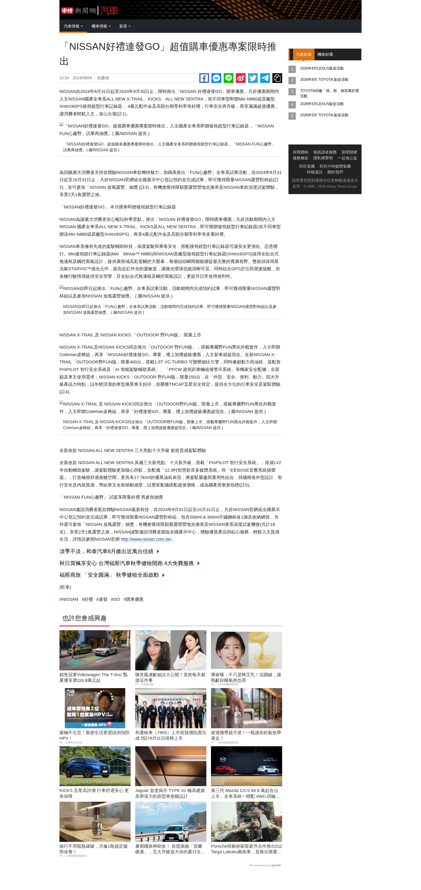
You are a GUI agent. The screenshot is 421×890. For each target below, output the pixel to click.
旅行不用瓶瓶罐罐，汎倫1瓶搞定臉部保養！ (93, 849)
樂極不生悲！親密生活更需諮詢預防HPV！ (94, 735)
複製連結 (277, 78)
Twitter (253, 78)
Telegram (265, 78)
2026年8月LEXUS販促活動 (322, 68)
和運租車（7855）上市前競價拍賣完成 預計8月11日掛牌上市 (170, 735)
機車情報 (99, 26)
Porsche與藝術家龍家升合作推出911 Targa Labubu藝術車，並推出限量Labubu (246, 849)
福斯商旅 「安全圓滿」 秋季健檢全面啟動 (109, 575)
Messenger (216, 78)
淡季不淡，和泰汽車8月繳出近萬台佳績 (106, 551)
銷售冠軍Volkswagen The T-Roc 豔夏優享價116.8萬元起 (93, 677)
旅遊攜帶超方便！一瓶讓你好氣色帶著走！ (246, 735)
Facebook (204, 78)
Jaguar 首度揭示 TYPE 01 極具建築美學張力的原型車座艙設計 (170, 793)
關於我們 (335, 172)
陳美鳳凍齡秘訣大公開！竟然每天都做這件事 (170, 677)
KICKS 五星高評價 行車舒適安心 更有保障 (94, 793)
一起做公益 (347, 158)
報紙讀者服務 (325, 152)
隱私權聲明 (323, 158)
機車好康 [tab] (325, 54)
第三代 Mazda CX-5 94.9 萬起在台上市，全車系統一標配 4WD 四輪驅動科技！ (245, 793)
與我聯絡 (300, 152)
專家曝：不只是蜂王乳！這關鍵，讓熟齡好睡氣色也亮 (246, 677)
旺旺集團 (307, 166)
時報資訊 (315, 172)
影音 (123, 26)
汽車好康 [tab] (304, 54)
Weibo (241, 78)
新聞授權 (349, 152)
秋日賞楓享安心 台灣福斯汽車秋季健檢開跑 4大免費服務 (126, 563)
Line (228, 78)
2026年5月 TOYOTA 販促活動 (324, 115)
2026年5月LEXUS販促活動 (322, 104)
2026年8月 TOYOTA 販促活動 (324, 79)
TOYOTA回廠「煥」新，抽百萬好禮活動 (329, 93)
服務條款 (300, 158)
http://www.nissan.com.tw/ (146, 539)
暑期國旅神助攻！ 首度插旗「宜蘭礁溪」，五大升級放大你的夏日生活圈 (170, 849)
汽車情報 (71, 26)
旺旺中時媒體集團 (335, 166)
